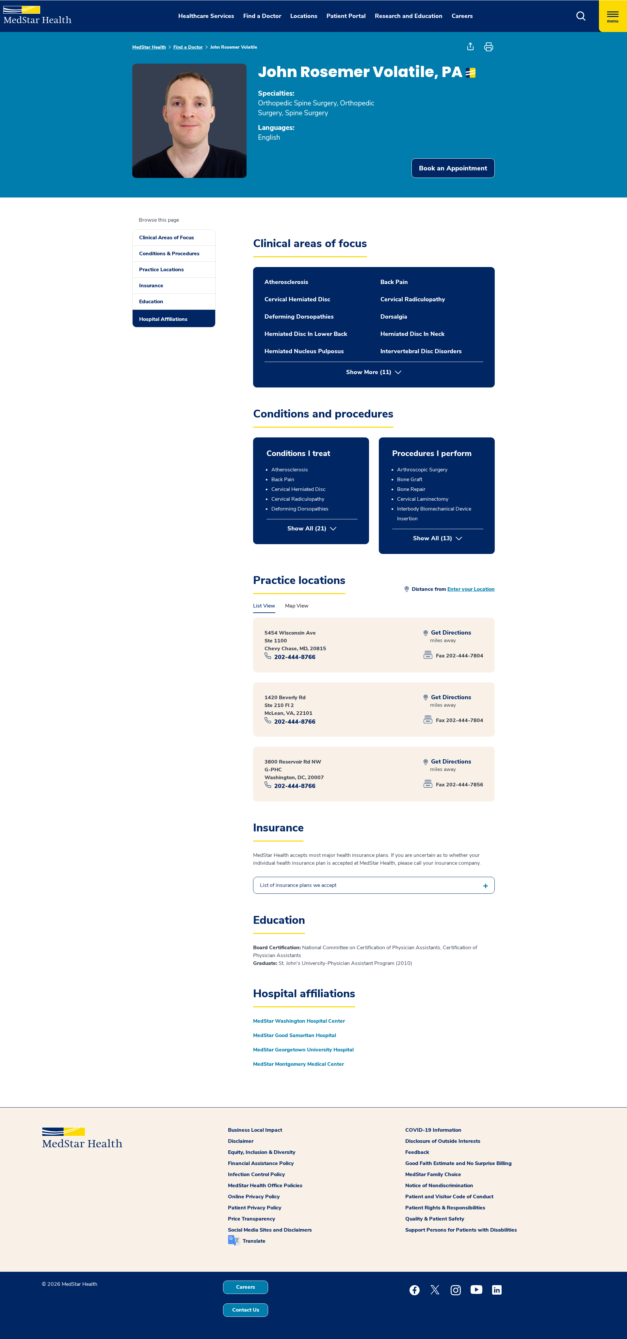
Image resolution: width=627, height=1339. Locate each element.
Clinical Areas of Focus (166, 237)
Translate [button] (254, 1241)
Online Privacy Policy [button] (254, 1196)
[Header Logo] (34, 11)
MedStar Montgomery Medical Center (298, 1064)
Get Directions (450, 633)
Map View (297, 605)
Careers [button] (462, 16)
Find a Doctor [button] (262, 16)
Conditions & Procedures (169, 253)
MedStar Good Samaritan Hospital (294, 1035)
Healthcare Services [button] (206, 16)
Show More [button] (369, 372)
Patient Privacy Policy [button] (254, 1207)
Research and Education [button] (408, 16)
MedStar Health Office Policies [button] (265, 1185)
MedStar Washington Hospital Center (299, 1021)
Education (151, 301)
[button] (581, 16)
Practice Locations (161, 269)
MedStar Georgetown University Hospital (303, 1049)
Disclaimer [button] (240, 1141)
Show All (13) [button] (448, 538)
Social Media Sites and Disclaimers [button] (270, 1230)
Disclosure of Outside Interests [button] (442, 1141)
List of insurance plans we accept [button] (298, 885)
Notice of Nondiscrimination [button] (439, 1185)
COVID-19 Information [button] (433, 1130)
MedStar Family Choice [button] (433, 1174)
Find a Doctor (188, 47)
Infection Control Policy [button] (256, 1174)
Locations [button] (303, 16)
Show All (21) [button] (307, 528)
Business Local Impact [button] (255, 1130)
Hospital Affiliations (163, 319)
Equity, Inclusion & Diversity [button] (262, 1152)
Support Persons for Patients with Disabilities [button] (461, 1230)
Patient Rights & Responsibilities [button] (445, 1207)
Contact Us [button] (245, 1310)
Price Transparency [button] (251, 1218)
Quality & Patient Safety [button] (434, 1218)
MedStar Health (149, 47)
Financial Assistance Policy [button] (261, 1163)
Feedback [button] (417, 1152)
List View (264, 605)
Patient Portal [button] (346, 16)
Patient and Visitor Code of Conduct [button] (449, 1196)
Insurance (151, 285)
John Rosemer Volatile (233, 47)
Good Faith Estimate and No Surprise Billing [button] (458, 1163)
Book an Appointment (453, 168)
